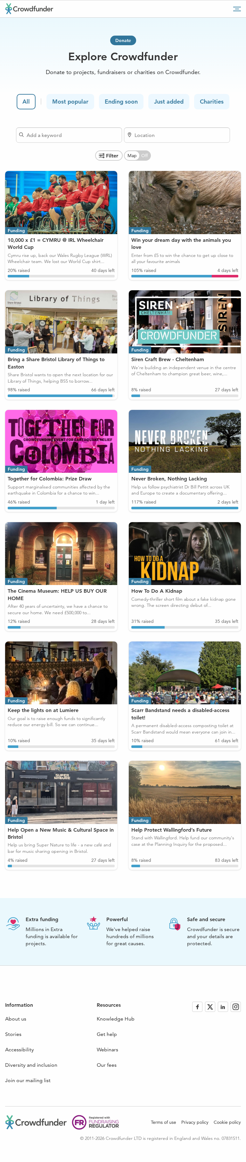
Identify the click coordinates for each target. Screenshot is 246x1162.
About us (15, 1019)
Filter (112, 156)
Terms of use (163, 1122)
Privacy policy (195, 1122)
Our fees (107, 1065)
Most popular (70, 101)
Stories (13, 1034)
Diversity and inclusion (31, 1065)
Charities (212, 101)
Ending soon (121, 101)
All (26, 101)
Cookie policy (227, 1122)
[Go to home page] (29, 8)
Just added (169, 101)
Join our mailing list (28, 1080)
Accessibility (19, 1050)
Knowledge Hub (116, 1019)
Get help (107, 1034)
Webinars (107, 1050)
